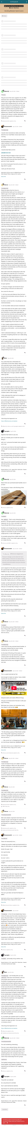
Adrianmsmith (7, 815)
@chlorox (18, 742)
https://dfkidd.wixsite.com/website (9, 421)
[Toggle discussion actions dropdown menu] (26, 2)
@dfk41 (6, 519)
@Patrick (4, 977)
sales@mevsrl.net (6, 152)
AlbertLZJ (5, 130)
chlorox (5, 838)
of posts (13, 1)
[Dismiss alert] (7, 1122)
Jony (4, 95)
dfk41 (4, 516)
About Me (3, 176)
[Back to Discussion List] (1, 2)
